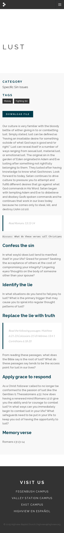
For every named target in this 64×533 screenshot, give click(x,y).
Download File (18, 114)
